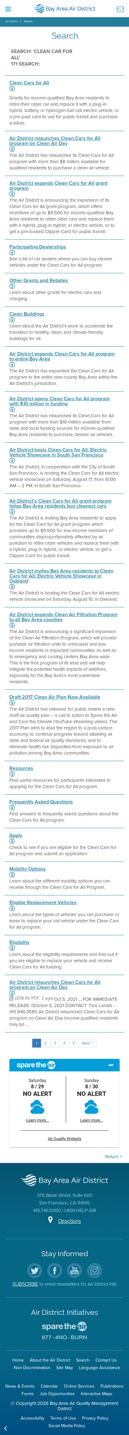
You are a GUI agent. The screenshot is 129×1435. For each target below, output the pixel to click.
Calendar (49, 1386)
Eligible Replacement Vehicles (43, 902)
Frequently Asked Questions (41, 801)
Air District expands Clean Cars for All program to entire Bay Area (62, 356)
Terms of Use (63, 1418)
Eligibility (19, 942)
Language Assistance (99, 1367)
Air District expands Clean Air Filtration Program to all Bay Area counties (63, 617)
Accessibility (32, 1418)
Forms (28, 1393)
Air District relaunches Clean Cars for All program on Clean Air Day (55, 141)
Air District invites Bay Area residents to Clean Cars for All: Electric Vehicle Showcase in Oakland (61, 576)
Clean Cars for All (29, 82)
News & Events (20, 1386)
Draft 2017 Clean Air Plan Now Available (54, 697)
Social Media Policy (67, 1425)
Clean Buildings (26, 314)
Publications (112, 1386)
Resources (21, 768)
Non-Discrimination (32, 1367)
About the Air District (50, 1360)
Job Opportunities (57, 1393)
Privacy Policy (95, 1418)
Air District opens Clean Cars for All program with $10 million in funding (59, 401)
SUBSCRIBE (25, 1284)
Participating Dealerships (37, 246)
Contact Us (106, 1360)
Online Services (79, 1386)
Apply (15, 835)
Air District (11, 21)
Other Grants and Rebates (38, 280)
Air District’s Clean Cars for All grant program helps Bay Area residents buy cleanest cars (60, 504)
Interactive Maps (96, 1393)
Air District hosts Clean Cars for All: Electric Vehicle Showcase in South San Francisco (58, 452)
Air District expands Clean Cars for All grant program (58, 186)
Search (28, 21)
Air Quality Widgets (64, 1139)
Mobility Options (27, 869)
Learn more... (37, 1120)
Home (18, 1360)
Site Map (64, 1367)
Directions (69, 1221)
